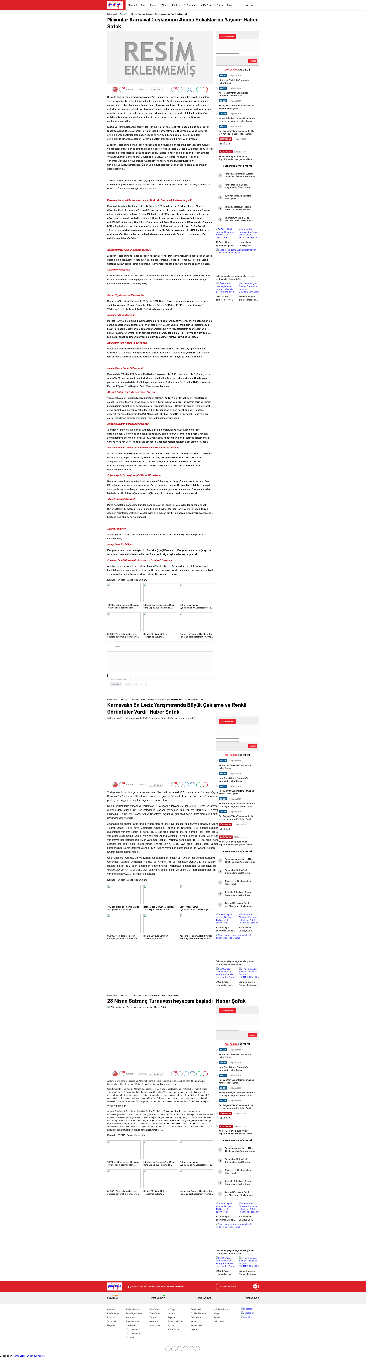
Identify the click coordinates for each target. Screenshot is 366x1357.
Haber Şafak (112, 14)
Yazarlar (130, 1337)
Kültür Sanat (206, 5)
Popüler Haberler (199, 1313)
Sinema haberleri (175, 1321)
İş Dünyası (172, 1309)
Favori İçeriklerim (134, 1313)
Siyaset (231, 5)
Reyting (171, 1317)
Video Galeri (154, 1313)
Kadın (153, 5)
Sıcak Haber (155, 1325)
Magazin (111, 1325)
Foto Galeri (154, 1309)
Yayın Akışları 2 (133, 1333)
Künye (216, 1313)
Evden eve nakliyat (36, 1355)
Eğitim (163, 5)
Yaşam (194, 1329)
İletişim (217, 1317)
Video (193, 1321)
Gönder (116, 684)
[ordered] (135, 684)
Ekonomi (132, 5)
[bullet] (137, 684)
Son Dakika (131, 1325)
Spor (143, 5)
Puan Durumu (158, 1297)
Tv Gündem (189, 5)
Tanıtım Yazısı (18, 1355)
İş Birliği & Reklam (222, 1309)
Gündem (175, 5)
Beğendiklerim (133, 1309)
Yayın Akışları (205, 1298)
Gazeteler (112, 1297)
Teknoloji (123, 14)
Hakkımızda (219, 1321)
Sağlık (220, 5)
